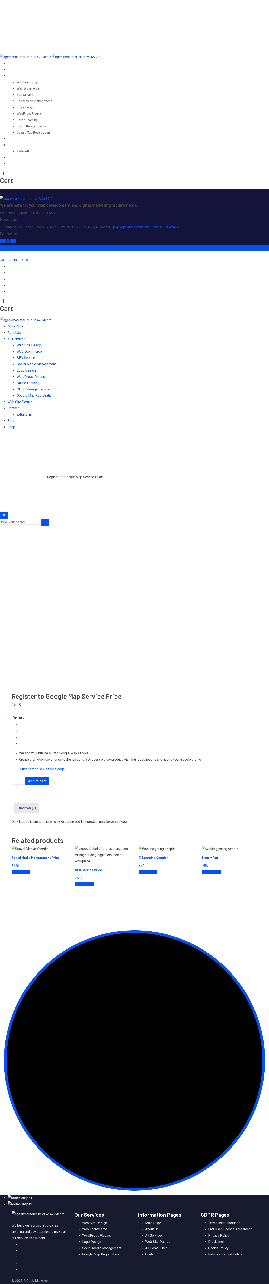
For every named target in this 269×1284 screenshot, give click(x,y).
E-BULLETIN (23, 16)
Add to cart (37, 781)
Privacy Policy (218, 1235)
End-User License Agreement (230, 1229)
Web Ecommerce (28, 88)
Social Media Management (34, 101)
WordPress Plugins (29, 113)
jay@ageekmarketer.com (32, 9)
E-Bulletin (23, 151)
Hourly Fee (210, 857)
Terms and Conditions (224, 1223)
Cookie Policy (218, 1248)
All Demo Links (156, 1248)
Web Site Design (28, 82)
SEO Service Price (88, 870)
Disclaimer (216, 1242)
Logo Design (25, 107)
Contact (14, 145)
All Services (16, 76)
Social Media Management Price (36, 857)
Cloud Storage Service (32, 126)
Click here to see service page (42, 769)
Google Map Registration (33, 132)
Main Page (15, 63)
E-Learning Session (154, 857)
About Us (14, 69)
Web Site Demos (20, 138)
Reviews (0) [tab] (26, 808)
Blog (11, 157)
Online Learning (27, 120)
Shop (11, 164)
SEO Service (25, 94)
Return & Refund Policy (225, 1254)
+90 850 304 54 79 (166, 227)
